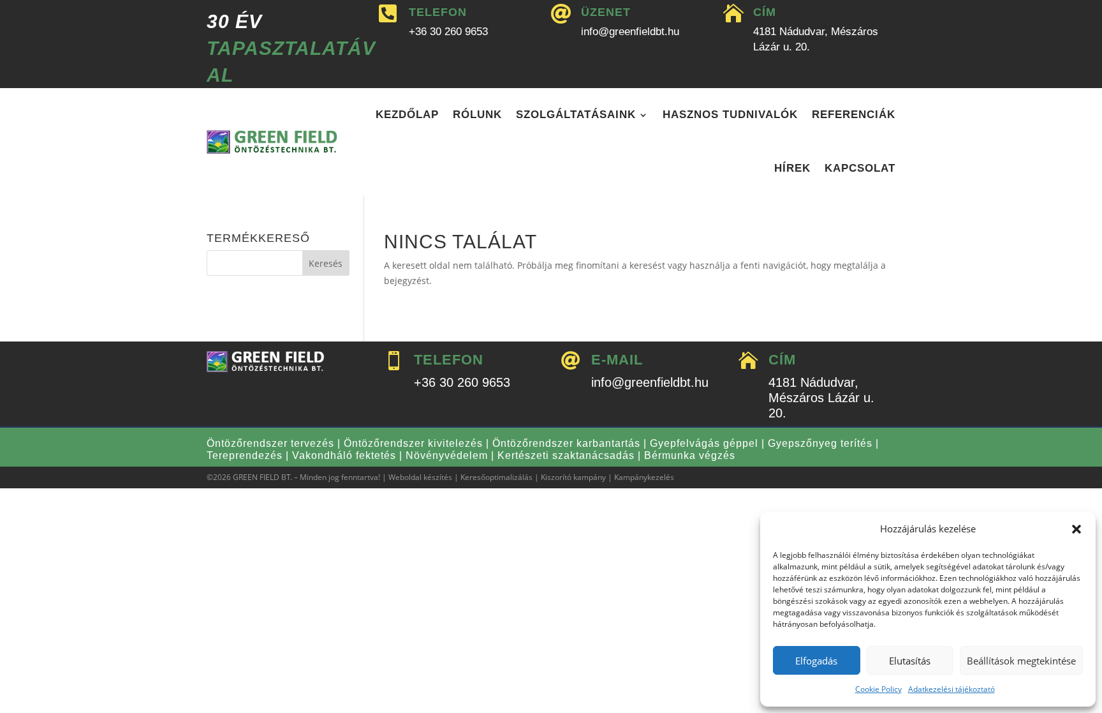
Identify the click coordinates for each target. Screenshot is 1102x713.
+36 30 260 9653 (448, 32)
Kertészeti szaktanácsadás (566, 455)
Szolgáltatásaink (576, 115)
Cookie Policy (878, 689)
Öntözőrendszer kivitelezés (413, 443)
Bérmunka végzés (689, 455)
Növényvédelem (447, 455)
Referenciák (853, 115)
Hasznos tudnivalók (730, 115)
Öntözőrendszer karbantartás (566, 443)
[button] (1076, 529)
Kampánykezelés (644, 477)
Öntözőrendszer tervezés (270, 443)
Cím (764, 12)
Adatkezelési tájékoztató (951, 689)
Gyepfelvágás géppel (704, 443)
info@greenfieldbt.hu (630, 32)
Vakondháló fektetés (344, 455)
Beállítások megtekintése (1021, 660)
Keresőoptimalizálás (496, 477)
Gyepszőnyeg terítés (820, 443)
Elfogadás (816, 660)
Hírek (792, 168)
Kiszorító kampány (573, 477)
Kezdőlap (407, 115)
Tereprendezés (245, 455)
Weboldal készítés (420, 477)
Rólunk (477, 115)
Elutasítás (909, 660)
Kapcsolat (860, 168)
